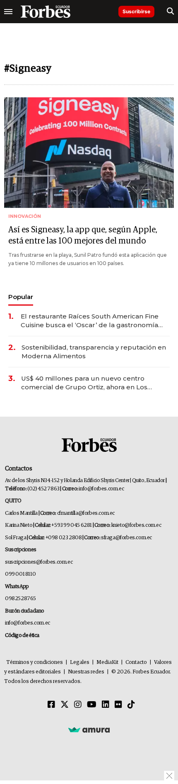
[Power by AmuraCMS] (89, 729)
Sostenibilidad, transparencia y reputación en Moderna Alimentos (94, 351)
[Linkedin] (105, 705)
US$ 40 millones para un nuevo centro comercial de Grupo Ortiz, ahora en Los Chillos (84, 382)
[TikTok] (131, 705)
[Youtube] (91, 705)
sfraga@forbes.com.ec (126, 537)
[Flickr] (118, 705)
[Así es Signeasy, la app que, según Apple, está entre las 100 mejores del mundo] (89, 152)
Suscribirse (136, 11)
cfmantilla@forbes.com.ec (86, 513)
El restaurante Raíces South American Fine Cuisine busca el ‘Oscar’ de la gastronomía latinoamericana (90, 320)
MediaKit (107, 662)
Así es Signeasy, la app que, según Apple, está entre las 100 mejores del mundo (82, 235)
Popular (20, 297)
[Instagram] (78, 705)
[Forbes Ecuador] (45, 11)
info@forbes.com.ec (101, 489)
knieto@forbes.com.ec (136, 525)
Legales (79, 662)
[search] (170, 11)
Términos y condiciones (34, 662)
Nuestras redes (86, 672)
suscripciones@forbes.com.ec (38, 562)
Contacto (136, 662)
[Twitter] (64, 705)
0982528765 (20, 598)
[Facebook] (51, 705)
